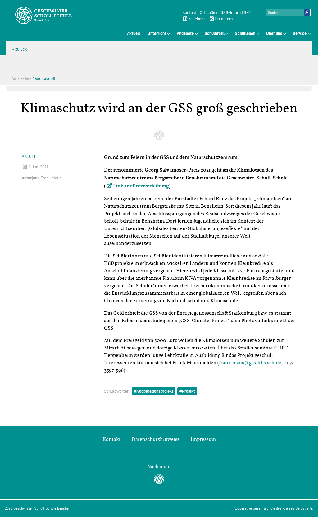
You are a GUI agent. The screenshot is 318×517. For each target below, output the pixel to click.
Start (36, 79)
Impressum (203, 439)
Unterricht (157, 33)
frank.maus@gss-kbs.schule (250, 363)
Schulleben (245, 33)
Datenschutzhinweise (156, 439)
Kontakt (189, 12)
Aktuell (133, 33)
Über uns (274, 33)
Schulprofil (215, 33)
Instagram (224, 18)
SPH (248, 12)
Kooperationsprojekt (154, 391)
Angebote (185, 33)
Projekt (188, 391)
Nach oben (159, 467)
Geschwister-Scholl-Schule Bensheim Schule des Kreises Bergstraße (43, 15)
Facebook (197, 18)
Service (300, 33)
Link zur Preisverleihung (141, 186)
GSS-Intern (230, 12)
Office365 (208, 12)
